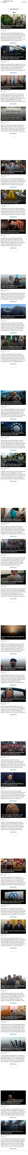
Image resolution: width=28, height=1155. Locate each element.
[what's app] (17, 30)
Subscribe (24, 1)
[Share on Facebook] (21, 30)
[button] (2, 2)
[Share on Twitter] (25, 30)
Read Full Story (13, 43)
